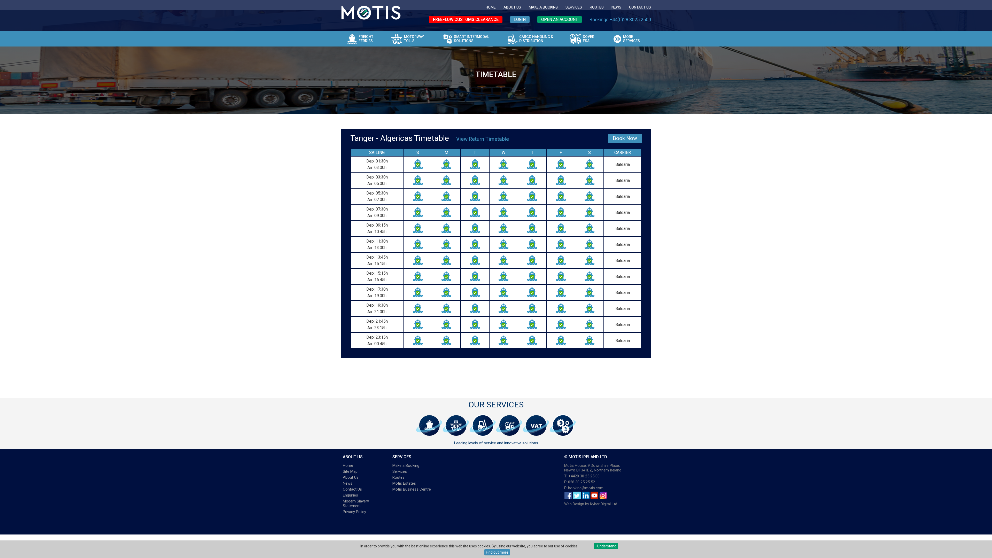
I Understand (606, 546)
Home (491, 7)
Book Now (625, 138)
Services (573, 7)
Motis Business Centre (411, 489)
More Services (631, 39)
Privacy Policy (354, 511)
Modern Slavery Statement (356, 503)
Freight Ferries (366, 39)
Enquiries (350, 495)
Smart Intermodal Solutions (471, 39)
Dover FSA (588, 39)
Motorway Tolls (414, 39)
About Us (512, 7)
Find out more (497, 552)
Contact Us (640, 7)
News (616, 7)
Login (520, 19)
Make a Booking (543, 7)
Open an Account (559, 19)
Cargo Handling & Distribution (536, 39)
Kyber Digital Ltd (603, 504)
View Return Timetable (482, 139)
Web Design (574, 504)
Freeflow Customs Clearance (466, 19)
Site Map (350, 471)
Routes (597, 7)
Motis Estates (404, 483)
